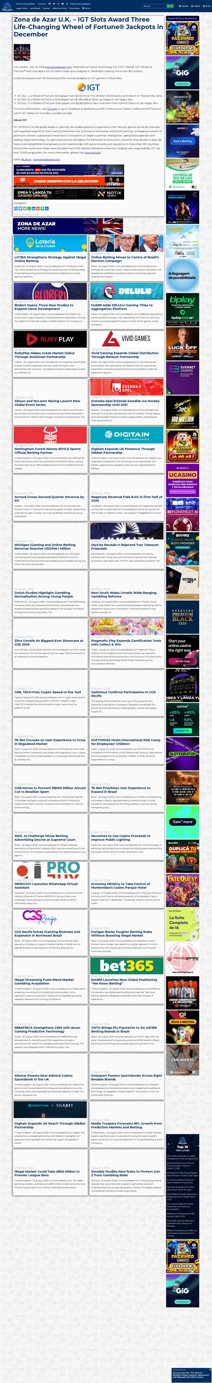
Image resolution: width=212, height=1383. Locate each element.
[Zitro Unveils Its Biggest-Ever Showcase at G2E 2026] (50, 627)
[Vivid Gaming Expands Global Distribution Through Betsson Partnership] (126, 339)
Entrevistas (75, 8)
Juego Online (21, 8)
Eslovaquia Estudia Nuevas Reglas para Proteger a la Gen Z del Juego (182, 1174)
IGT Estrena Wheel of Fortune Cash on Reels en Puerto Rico (180, 1181)
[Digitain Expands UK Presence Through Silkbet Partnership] (126, 435)
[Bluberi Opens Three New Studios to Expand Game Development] (50, 291)
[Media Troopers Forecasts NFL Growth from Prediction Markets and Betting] (126, 1109)
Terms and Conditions (25, 4)
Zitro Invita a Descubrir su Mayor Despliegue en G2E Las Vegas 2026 (182, 1157)
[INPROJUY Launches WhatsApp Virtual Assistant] (50, 870)
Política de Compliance (80, 4)
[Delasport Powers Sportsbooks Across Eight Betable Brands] (126, 1061)
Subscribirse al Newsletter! (182, 18)
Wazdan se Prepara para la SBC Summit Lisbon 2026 (180, 1215)
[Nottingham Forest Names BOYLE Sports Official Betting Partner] (50, 435)
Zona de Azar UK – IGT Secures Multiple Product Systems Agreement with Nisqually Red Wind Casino (191, 1375)
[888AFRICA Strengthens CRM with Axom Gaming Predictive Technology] (50, 1014)
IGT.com (52, 108)
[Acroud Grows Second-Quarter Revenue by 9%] (50, 483)
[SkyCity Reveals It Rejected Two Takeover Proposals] (126, 531)
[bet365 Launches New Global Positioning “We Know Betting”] (126, 966)
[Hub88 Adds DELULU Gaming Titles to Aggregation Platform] (126, 291)
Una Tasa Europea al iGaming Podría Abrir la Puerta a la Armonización (180, 1206)
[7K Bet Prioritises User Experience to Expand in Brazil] (126, 774)
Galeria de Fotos (60, 8)
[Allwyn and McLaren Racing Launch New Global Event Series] (50, 387)
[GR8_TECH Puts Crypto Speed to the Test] (50, 678)
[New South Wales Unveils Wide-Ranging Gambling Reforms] (126, 579)
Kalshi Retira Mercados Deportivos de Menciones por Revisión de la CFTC (182, 1197)
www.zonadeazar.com (58, 67)
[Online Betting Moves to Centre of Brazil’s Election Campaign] (126, 243)
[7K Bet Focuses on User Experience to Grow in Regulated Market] (50, 726)
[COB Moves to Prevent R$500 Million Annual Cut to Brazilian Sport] (50, 774)
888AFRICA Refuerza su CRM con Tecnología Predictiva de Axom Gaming (182, 1233)
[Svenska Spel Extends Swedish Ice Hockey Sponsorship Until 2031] (126, 387)
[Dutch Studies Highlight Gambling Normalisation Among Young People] (50, 579)
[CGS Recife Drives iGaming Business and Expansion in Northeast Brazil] (50, 918)
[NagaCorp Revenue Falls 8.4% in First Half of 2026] (126, 483)
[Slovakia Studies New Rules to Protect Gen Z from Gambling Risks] (126, 1157)
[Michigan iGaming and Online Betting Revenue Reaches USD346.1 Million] (50, 531)
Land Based (35, 8)
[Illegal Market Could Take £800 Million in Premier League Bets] (50, 1157)
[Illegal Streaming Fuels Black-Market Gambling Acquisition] (50, 966)
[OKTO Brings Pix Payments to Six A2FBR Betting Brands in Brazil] (126, 1014)
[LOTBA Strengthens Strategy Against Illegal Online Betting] (50, 243)
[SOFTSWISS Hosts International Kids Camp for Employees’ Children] (126, 726)
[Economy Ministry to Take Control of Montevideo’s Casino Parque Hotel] (126, 870)
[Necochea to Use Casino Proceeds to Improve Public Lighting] (126, 822)
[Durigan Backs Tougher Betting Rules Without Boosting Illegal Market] (126, 918)
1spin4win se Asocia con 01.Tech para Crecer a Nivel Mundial (180, 1188)
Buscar (170, 6)
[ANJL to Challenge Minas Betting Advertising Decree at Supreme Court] (50, 822)
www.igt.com (93, 152)
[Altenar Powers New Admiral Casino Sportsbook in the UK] (50, 1061)
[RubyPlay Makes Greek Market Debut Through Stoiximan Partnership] (50, 339)
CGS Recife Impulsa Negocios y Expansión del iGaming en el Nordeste (180, 1223)
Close (210, 1369)
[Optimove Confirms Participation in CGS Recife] (126, 678)
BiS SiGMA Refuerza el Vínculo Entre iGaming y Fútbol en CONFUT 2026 (180, 1165)
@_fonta (26, 159)
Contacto (42, 4)
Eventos (46, 8)
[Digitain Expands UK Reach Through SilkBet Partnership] (50, 1109)
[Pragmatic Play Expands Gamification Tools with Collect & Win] (126, 627)
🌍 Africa (86, 8)
